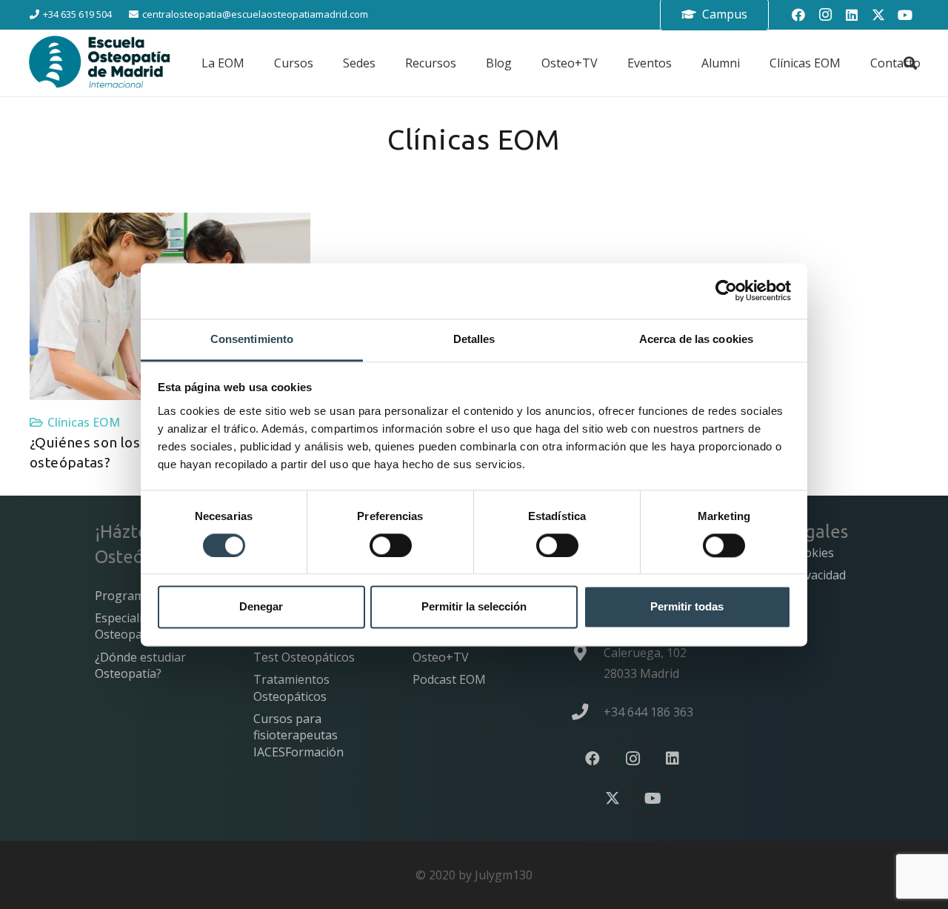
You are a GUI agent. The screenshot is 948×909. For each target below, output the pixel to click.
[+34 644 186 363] (587, 712)
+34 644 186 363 (648, 712)
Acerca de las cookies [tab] (696, 339)
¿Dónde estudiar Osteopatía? (140, 665)
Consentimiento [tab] (251, 339)
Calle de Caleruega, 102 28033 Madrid (645, 653)
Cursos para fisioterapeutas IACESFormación (298, 735)
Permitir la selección (474, 607)
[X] (878, 14)
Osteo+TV (441, 657)
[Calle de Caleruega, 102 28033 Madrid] (587, 653)
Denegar (261, 607)
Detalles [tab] (474, 339)
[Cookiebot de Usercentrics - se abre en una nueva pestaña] (726, 290)
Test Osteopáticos (304, 657)
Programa (123, 595)
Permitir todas (687, 607)
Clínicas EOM (83, 422)
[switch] (391, 545)
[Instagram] (825, 14)
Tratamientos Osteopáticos (291, 687)
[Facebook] (798, 14)
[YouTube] (905, 14)
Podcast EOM (449, 679)
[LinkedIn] (851, 14)
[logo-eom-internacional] (100, 63)
